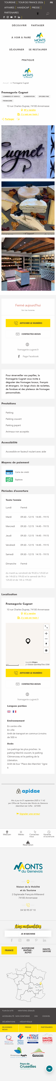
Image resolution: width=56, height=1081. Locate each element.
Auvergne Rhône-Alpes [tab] (28, 950)
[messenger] (49, 1071)
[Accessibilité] (37, 13)
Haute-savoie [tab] (47, 950)
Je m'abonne (28, 934)
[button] (47, 13)
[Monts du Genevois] (40, 38)
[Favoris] (43, 14)
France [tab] (9, 950)
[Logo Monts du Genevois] (28, 867)
